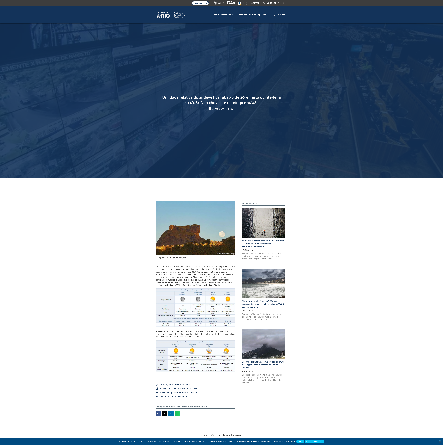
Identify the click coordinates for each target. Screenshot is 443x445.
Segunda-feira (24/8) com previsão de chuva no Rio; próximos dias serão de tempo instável (263, 364)
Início (216, 15)
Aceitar (300, 441)
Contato (281, 15)
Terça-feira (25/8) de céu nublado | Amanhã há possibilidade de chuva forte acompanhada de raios (263, 243)
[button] (158, 413)
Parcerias (242, 15)
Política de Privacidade (314, 441)
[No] (440, 441)
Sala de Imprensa (257, 15)
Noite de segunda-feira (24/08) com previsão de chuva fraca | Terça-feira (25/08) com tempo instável (263, 304)
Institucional (227, 15)
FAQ (272, 15)
